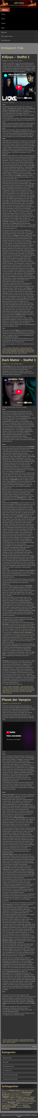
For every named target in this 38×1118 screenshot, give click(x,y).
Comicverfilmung (12, 1093)
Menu (5, 10)
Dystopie (27, 1092)
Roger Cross (5, 691)
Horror (17, 1095)
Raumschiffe (21, 352)
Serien (3, 23)
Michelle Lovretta (30, 350)
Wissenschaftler (9, 1107)
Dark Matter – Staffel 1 (19, 360)
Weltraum (11, 353)
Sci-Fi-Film (20, 867)
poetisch (9, 352)
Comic (4, 1093)
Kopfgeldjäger (12, 350)
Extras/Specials (5, 40)
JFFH (31, 1097)
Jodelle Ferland (31, 689)
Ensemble (14, 349)
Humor (22, 1095)
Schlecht (23, 1103)
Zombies (6, 1109)
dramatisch (9, 349)
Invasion (27, 1095)
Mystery (4, 352)
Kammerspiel (9, 1099)
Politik (13, 352)
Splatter (31, 1103)
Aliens (17, 1091)
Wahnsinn (20, 1105)
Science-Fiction (15, 1000)
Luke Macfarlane (21, 350)
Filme (3, 19)
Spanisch (32, 1041)
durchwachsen (9, 689)
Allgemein (4, 32)
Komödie (30, 1099)
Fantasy (12, 1095)
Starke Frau (31, 352)
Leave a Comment (22, 353)
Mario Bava (15, 1041)
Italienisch (9, 1041)
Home (3, 14)
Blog (2, 28)
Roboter (12, 1103)
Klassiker (22, 1099)
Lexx (3, 630)
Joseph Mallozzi (6, 690)
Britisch (27, 1091)
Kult (3, 1101)
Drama (19, 1093)
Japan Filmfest (16, 1097)
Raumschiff (31, 690)
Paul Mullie (22, 690)
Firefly (20, 689)
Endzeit (5, 1095)
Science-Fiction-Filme (13, 1039)
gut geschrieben (22, 349)
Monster (26, 1101)
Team (6, 353)
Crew (3, 689)
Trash (24, 691)
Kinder (15, 1099)
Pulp (16, 352)
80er (3, 1091)
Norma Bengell (22, 1041)
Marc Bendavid (15, 690)
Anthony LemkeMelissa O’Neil (15, 687)
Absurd (6, 1090)
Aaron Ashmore (28, 348)
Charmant (26, 687)
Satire (18, 1103)
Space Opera (16, 691)
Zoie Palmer (29, 691)
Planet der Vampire (16, 699)
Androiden (5, 687)
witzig (15, 353)
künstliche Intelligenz (10, 1101)
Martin (20, 61)
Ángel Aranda (27, 1039)
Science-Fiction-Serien (13, 348)
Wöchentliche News (7, 36)
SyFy (3, 353)
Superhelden (6, 1105)
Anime (23, 1091)
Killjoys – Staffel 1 (16, 57)
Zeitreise (27, 1107)
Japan (5, 1096)
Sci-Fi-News (6, 1070)
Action (4, 349)
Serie (26, 352)
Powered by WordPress (25, 1115)
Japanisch (26, 1097)
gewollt (24, 689)
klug (8, 350)
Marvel (19, 1101)
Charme (31, 687)
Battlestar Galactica (19, 632)
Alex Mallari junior (28, 686)
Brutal (32, 1091)
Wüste (21, 1107)
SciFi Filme (19, 3)
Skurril (26, 1103)
